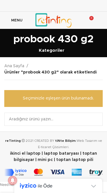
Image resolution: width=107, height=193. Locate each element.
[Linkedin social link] (67, 5)
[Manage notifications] (12, 180)
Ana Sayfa (14, 66)
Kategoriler (51, 50)
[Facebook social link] (39, 5)
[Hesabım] (100, 20)
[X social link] (46, 5)
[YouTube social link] (60, 5)
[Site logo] (53, 20)
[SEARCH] (96, 119)
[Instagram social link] (53, 5)
